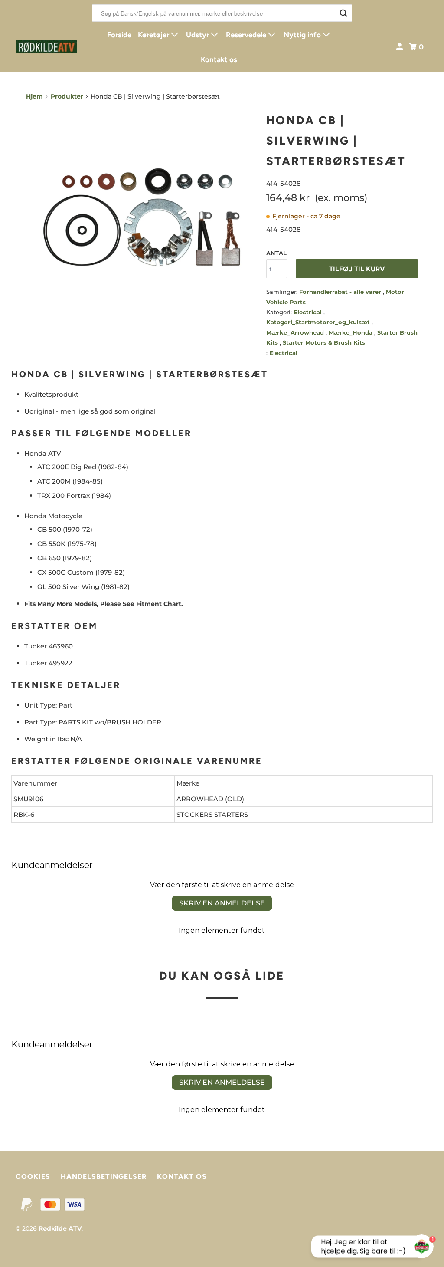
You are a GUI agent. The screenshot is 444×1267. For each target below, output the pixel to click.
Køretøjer (154, 34)
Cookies (33, 1176)
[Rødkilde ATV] (46, 46)
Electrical (308, 312)
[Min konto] (400, 47)
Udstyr (198, 34)
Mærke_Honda (351, 332)
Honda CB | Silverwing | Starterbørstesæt (336, 140)
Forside (119, 34)
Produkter (67, 96)
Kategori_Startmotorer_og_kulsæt (319, 322)
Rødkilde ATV (60, 1228)
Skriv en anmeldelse (222, 903)
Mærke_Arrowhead (296, 332)
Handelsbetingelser (104, 1176)
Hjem (34, 96)
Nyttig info (303, 34)
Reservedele (247, 34)
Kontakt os (219, 59)
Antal (276, 253)
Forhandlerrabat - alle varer (341, 291)
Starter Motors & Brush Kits (324, 342)
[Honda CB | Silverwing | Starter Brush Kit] (142, 217)
